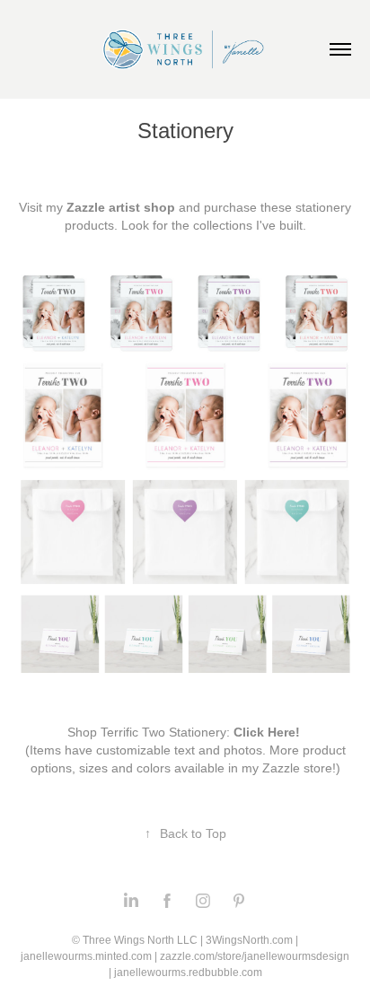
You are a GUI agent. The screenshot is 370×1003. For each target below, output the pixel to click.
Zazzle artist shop (120, 207)
